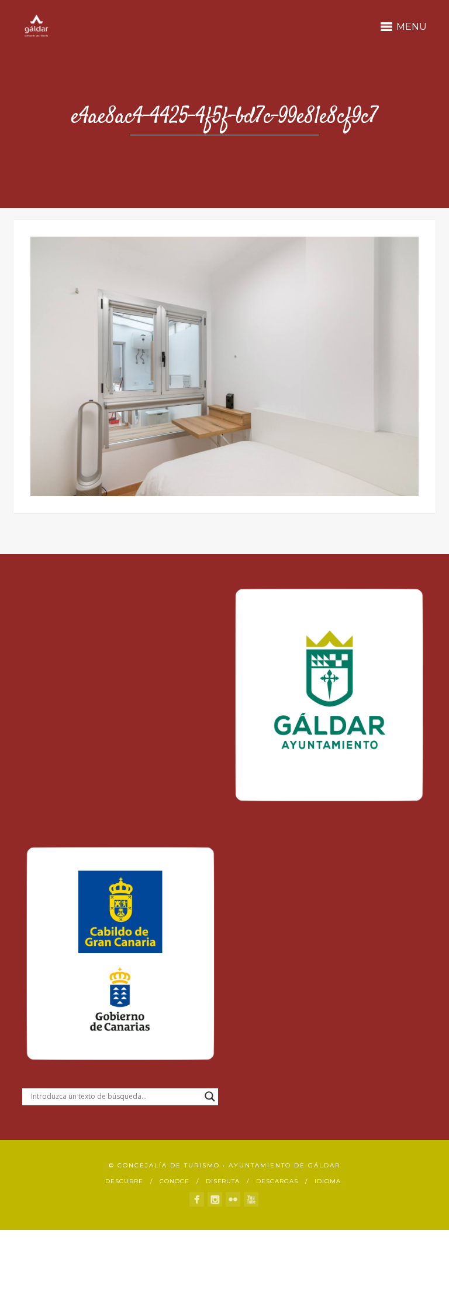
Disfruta (223, 1181)
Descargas (277, 1181)
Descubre (124, 1181)
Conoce (174, 1181)
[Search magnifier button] (210, 1096)
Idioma (328, 1181)
